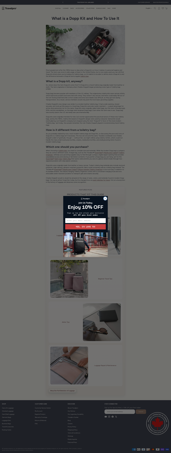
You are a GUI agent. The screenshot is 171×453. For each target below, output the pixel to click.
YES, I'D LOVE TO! (85, 227)
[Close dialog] (105, 198)
